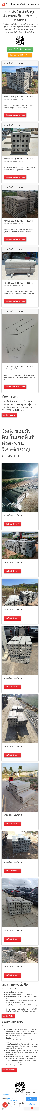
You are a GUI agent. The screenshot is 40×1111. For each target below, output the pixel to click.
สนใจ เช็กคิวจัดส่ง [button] (12, 524)
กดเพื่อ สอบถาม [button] (9, 415)
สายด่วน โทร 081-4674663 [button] (20, 55)
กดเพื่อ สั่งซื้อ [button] (8, 1016)
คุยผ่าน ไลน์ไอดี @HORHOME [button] (20, 49)
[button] (20, 40)
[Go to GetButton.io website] (5, 1109)
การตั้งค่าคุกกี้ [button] (31, 1104)
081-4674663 (14, 1101)
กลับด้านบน (5, 1094)
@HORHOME (11, 1099)
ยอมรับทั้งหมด (32, 1099)
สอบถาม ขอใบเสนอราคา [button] (15, 115)
